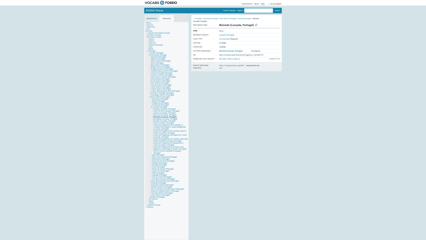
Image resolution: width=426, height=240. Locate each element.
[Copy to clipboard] (256, 25)
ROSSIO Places (154, 10)
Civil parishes (224, 39)
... (193, 19)
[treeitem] (149, 23)
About (256, 4)
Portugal (199, 19)
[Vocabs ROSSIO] (161, 3)
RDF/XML (222, 59)
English (239, 11)
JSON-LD (236, 59)
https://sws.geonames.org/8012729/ (231, 66)
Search (277, 11)
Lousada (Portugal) (244, 19)
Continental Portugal (210, 19)
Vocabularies (247, 4)
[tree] (166, 131)
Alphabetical (152, 18)
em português (275, 4)
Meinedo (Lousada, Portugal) (230, 51)
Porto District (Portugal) (227, 19)
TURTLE (230, 59)
